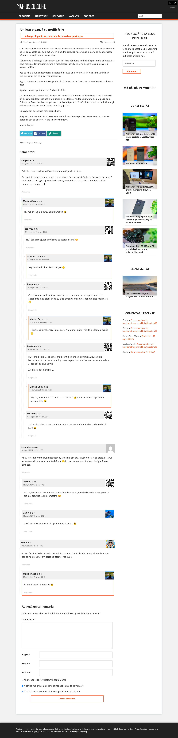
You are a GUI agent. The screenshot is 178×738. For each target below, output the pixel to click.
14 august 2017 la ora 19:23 (36, 232)
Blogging (24, 16)
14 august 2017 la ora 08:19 (32, 163)
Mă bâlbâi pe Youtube (140, 88)
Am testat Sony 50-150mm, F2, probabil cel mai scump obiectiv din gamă (140, 249)
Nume (26, 654)
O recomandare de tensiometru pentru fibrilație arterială (140, 321)
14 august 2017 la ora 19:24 (34, 485)
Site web (26, 672)
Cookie (50, 732)
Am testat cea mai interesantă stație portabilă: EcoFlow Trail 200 (140, 137)
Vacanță (74, 16)
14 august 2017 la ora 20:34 (34, 516)
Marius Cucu (128, 344)
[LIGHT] (172, 3)
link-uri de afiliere (23, 732)
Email (26, 663)
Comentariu (29, 619)
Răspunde (26, 192)
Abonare (131, 71)
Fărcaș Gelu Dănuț (131, 336)
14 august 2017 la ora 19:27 (41, 322)
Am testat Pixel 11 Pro (136, 163)
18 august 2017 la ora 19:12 (32, 546)
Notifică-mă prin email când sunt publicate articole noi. (52, 691)
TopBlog (83, 732)
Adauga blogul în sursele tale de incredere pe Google (54, 36)
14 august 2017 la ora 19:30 (38, 349)
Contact (89, 16)
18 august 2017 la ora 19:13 (34, 577)
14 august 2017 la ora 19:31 (41, 390)
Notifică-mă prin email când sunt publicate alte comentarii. (54, 685)
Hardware (41, 16)
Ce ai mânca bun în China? (143, 352)
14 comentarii (109, 42)
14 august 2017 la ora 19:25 (38, 260)
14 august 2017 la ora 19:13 (34, 204)
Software (58, 16)
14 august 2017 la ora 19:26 (38, 287)
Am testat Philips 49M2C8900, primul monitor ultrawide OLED (140, 189)
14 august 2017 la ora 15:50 (32, 450)
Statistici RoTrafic (61, 732)
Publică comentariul (67, 698)
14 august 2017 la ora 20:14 (38, 417)
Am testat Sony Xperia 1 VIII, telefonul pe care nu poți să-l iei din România (139, 219)
